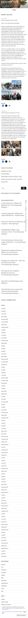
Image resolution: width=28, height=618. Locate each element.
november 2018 (4, 439)
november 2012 (4, 543)
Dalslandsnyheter (7, 200)
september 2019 (4, 417)
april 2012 (3, 553)
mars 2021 (3, 399)
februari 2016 (4, 484)
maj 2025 (3, 330)
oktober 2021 (4, 393)
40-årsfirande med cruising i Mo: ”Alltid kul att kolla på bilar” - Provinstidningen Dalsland (12, 291)
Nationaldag (3, 580)
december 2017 (4, 449)
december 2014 (4, 505)
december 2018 (4, 436)
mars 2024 (3, 354)
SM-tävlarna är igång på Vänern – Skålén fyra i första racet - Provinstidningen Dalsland (12, 252)
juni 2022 (3, 385)
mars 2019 (3, 428)
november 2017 (4, 452)
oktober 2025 (4, 324)
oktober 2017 (4, 455)
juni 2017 (3, 457)
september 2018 (4, 444)
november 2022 (4, 380)
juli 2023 (3, 367)
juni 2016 (3, 473)
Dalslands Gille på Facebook (10, 193)
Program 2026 (4, 181)
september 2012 (4, 548)
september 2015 (4, 492)
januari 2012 (3, 556)
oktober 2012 (4, 545)
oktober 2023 (4, 364)
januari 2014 (3, 521)
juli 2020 (3, 404)
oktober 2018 (4, 441)
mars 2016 (3, 481)
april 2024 (3, 351)
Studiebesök (4, 585)
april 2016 (3, 479)
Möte (2, 577)
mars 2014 (3, 519)
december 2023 (4, 359)
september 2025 (4, 327)
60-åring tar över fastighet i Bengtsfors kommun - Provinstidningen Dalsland (10, 273)
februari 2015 (4, 503)
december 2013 (4, 524)
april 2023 (3, 372)
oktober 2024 (4, 343)
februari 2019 (4, 431)
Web (2, 591)
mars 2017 (3, 463)
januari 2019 (3, 433)
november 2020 (4, 402)
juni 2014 (3, 513)
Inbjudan (3, 575)
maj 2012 (3, 551)
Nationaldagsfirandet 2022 (9, 20)
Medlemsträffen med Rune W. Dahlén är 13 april (11, 176)
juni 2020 (3, 407)
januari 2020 (3, 409)
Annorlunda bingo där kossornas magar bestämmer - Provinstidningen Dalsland (13, 242)
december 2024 (4, 340)
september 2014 (4, 511)
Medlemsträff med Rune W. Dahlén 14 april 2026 (11, 179)
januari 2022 (3, 391)
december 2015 (4, 487)
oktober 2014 (4, 508)
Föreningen (3, 572)
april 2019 (3, 425)
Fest (2, 567)
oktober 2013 (4, 527)
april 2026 (3, 311)
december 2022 (4, 378)
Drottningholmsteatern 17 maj (10, 113)
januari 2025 (3, 338)
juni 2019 (3, 420)
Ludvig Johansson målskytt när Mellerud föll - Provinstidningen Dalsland (11, 205)
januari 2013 (3, 540)
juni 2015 (3, 495)
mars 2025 (3, 335)
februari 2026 (4, 316)
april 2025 (3, 332)
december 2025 (4, 319)
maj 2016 (3, 476)
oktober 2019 (4, 415)
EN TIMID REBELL (5, 174)
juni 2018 (3, 447)
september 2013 (4, 529)
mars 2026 (3, 314)
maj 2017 (3, 460)
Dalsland (3, 564)
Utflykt (2, 588)
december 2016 (4, 468)
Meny (14, 9)
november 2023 (4, 361)
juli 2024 (3, 346)
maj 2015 (3, 497)
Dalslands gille (9, 2)
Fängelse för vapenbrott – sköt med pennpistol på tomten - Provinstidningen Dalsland (13, 262)
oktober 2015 (4, 489)
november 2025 (4, 322)
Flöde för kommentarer (6, 604)
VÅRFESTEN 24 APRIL (6, 171)
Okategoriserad (4, 583)
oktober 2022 (4, 383)
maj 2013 (3, 535)
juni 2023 (3, 370)
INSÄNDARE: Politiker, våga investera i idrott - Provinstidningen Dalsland (12, 232)
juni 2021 (3, 396)
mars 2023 (3, 375)
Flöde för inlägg (4, 602)
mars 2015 (3, 500)
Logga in (3, 599)
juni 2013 (3, 532)
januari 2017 (3, 465)
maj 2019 (3, 423)
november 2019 (4, 412)
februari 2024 (4, 356)
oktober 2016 (4, 471)
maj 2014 (3, 516)
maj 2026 (3, 308)
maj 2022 (3, 388)
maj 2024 (3, 348)
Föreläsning (3, 569)
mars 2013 (3, 537)
